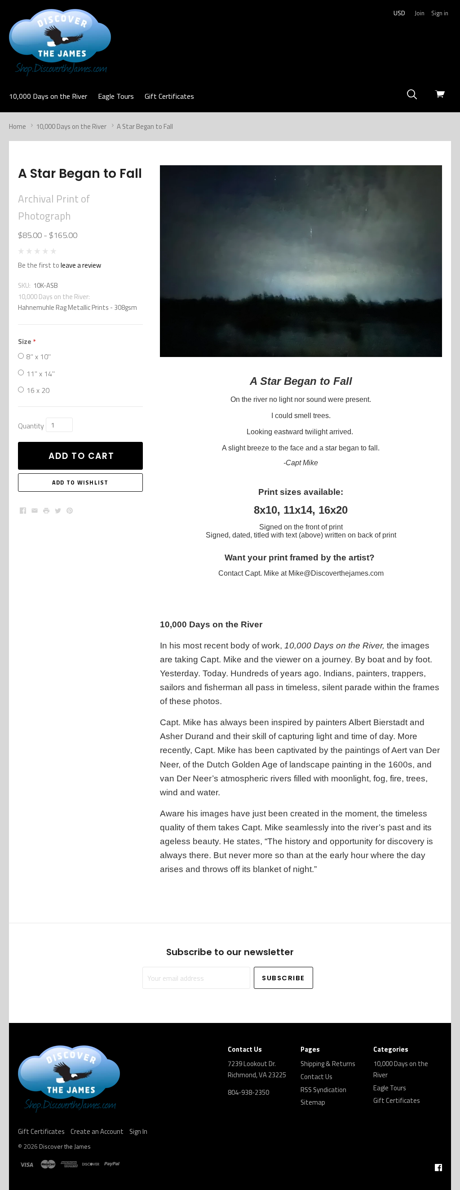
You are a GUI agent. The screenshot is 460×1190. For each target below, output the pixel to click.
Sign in (439, 13)
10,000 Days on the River (48, 96)
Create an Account (97, 1131)
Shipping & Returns (328, 1063)
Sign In (138, 1131)
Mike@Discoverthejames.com (336, 573)
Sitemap (313, 1102)
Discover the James (65, 1146)
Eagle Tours (116, 96)
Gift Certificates (169, 96)
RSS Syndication (323, 1089)
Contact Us (316, 1076)
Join (420, 13)
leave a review (81, 265)
